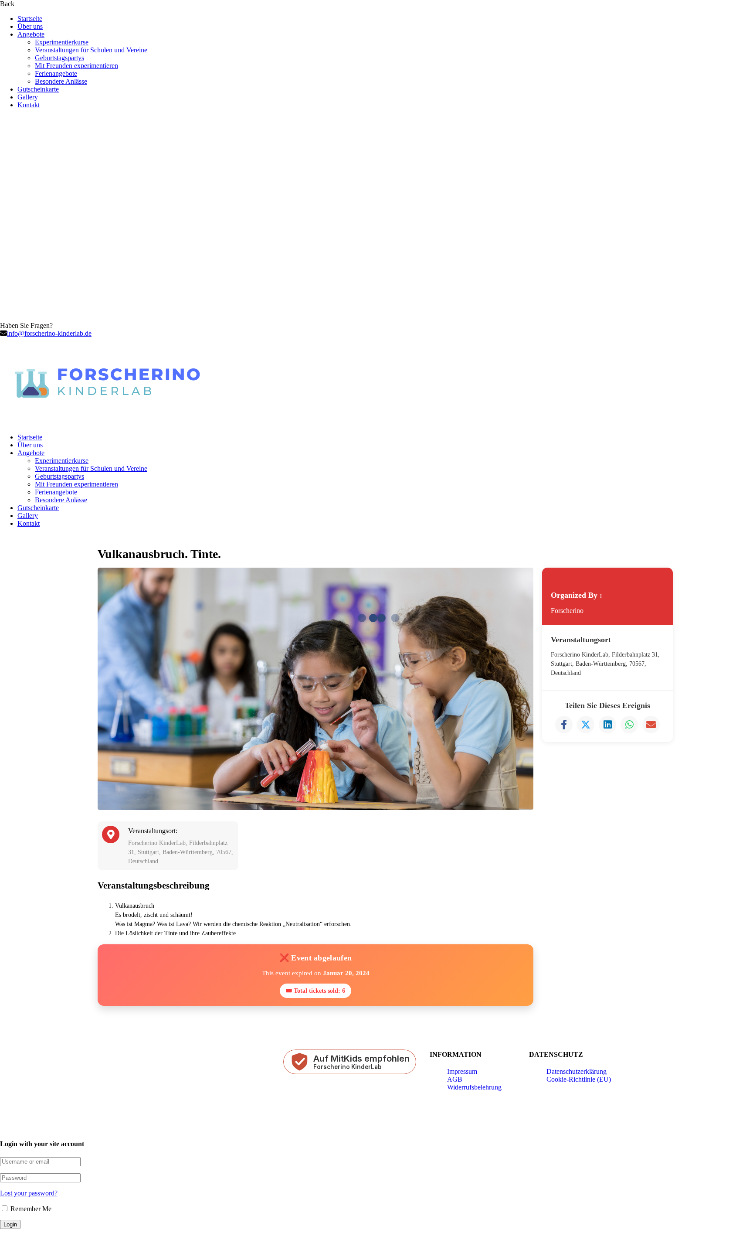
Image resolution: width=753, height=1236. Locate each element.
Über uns (30, 26)
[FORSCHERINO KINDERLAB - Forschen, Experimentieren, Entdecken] (109, 422)
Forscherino (567, 610)
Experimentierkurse (61, 42)
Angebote (30, 34)
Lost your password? (29, 1193)
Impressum (462, 1071)
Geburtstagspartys (59, 57)
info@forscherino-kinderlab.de (49, 333)
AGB (454, 1079)
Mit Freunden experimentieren (76, 65)
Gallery (27, 97)
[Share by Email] (651, 724)
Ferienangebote (56, 73)
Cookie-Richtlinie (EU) (578, 1079)
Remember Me (30, 1208)
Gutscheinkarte (38, 89)
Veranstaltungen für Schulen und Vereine (91, 50)
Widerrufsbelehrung (474, 1087)
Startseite (29, 18)
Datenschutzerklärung (576, 1071)
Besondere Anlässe (61, 81)
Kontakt (28, 105)
